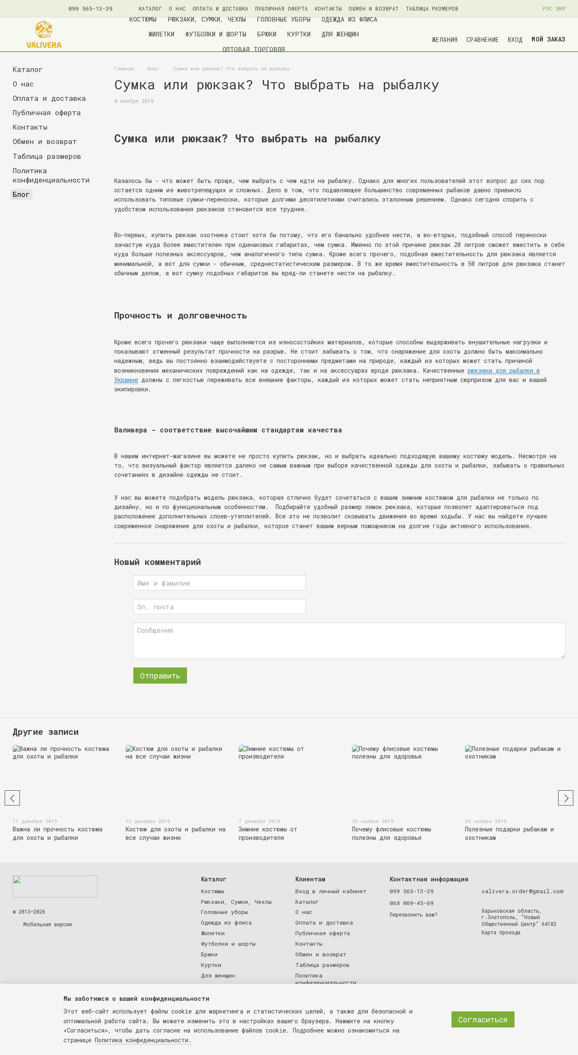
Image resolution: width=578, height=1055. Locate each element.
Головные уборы (284, 19)
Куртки (299, 34)
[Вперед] (565, 798)
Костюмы (143, 19)
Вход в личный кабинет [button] (330, 891)
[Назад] (12, 798)
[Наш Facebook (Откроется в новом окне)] (16, 8)
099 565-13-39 (91, 8)
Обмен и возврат (374, 8)
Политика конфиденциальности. (143, 1040)
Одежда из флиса (349, 19)
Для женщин (340, 34)
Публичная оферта (281, 8)
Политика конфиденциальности (51, 175)
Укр (560, 8)
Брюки (266, 34)
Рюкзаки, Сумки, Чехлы (207, 19)
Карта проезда (501, 932)
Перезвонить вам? (414, 914)
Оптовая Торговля (254, 49)
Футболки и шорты (215, 34)
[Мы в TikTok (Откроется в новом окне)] (46, 8)
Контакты (328, 8)
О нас (177, 8)
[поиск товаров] (411, 34)
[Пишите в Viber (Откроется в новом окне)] (36, 8)
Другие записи (46, 731)
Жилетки (161, 34)
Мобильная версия (46, 924)
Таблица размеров (432, 8)
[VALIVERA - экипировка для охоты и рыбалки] (55, 886)
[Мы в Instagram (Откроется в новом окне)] (26, 8)
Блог (21, 194)
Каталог (150, 8)
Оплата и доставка (220, 8)
